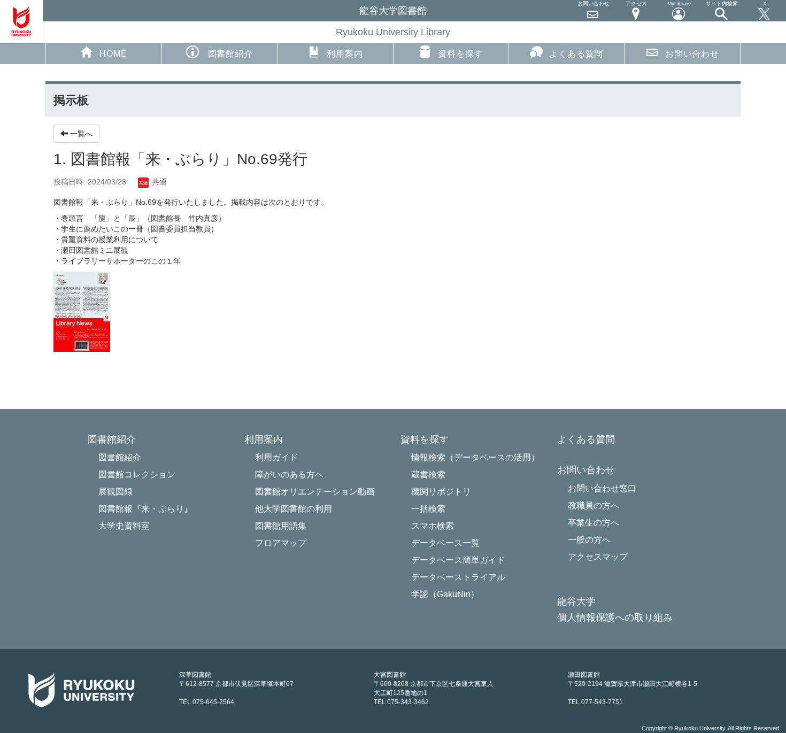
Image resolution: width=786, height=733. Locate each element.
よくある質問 (576, 53)
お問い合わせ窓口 (602, 488)
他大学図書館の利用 (293, 508)
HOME (113, 53)
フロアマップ (280, 542)
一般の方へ (589, 539)
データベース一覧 (445, 542)
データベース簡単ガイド (458, 560)
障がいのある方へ (289, 474)
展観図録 (115, 491)
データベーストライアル (458, 577)
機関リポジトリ (441, 491)
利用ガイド (276, 457)
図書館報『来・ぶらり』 (145, 508)
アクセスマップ (598, 556)
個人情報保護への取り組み (615, 618)
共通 (158, 182)
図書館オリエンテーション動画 (315, 491)
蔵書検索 (428, 474)
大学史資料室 (124, 525)
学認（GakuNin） (445, 594)
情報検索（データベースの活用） (475, 457)
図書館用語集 (280, 525)
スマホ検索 (432, 525)
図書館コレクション (136, 474)
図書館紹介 (119, 457)
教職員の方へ (593, 505)
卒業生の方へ (593, 522)
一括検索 (428, 508)
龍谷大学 (576, 602)
